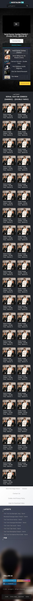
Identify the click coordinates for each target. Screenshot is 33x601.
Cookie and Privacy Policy (16, 498)
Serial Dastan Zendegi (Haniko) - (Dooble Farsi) (17, 98)
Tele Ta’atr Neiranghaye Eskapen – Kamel (15, 532)
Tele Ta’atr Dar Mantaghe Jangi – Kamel (14, 514)
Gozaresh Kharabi (25, 83)
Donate (24, 489)
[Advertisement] (16, 558)
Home (6, 597)
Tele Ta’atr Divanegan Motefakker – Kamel (15, 523)
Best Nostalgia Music (13, 489)
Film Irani (21, 597)
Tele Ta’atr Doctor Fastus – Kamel (13, 520)
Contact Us (16, 493)
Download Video (16, 41)
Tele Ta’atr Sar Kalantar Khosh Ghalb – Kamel (16, 535)
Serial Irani (13, 597)
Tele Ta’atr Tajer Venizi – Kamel (12, 529)
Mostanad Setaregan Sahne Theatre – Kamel (16, 517)
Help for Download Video (16, 503)
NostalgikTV (11, 589)
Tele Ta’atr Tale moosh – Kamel (12, 526)
